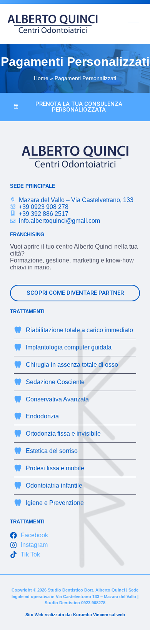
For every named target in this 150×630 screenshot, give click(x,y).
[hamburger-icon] (133, 24)
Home (41, 78)
